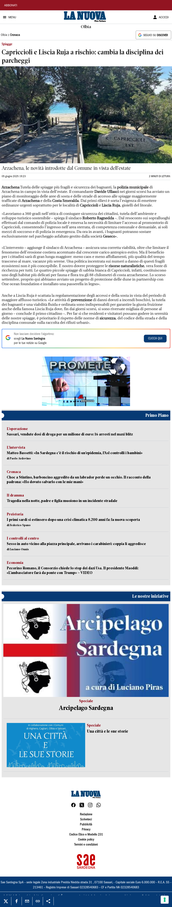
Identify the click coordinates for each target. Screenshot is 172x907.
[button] (86, 381)
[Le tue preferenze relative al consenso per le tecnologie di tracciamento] (165, 900)
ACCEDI (164, 17)
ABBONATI (10, 5)
